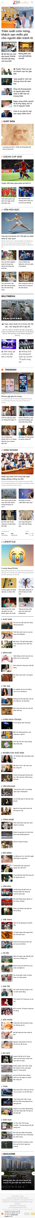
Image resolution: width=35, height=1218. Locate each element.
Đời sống (7, 853)
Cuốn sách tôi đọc (12, 720)
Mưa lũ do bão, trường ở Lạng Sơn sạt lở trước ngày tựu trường (23, 1144)
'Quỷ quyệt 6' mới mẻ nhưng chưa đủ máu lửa (22, 81)
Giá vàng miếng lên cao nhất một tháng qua (25, 524)
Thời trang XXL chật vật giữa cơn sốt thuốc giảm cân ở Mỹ (8, 611)
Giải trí (6, 986)
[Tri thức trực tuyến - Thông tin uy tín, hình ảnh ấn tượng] (21, 2)
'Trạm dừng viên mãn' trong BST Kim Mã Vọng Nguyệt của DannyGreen (22, 1101)
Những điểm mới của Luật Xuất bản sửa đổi (24, 56)
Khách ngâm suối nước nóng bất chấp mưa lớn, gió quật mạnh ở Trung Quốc (22, 1068)
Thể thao (7, 920)
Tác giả (6, 686)
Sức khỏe (7, 1020)
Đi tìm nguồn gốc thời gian (22, 723)
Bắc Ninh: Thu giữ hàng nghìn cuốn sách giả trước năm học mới (22, 644)
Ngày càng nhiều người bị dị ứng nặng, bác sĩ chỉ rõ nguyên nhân (23, 103)
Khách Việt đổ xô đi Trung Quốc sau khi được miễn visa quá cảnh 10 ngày (22, 1058)
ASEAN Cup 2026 (12, 156)
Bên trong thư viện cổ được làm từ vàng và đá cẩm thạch (26, 285)
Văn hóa (7, 886)
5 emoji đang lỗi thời (9, 568)
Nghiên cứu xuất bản (13, 753)
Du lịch (6, 1053)
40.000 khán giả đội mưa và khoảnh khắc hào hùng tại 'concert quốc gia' (22, 892)
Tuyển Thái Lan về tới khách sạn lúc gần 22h (22, 71)
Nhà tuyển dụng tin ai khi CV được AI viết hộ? (26, 592)
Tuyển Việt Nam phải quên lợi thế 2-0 (16, 183)
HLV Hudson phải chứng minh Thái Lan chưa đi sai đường (26, 201)
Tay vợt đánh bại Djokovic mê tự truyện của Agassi (26, 264)
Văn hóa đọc (11, 209)
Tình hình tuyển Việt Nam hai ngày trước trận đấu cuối (8, 201)
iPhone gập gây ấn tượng (11, 396)
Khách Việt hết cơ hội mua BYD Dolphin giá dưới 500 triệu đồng (26, 420)
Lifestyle (10, 542)
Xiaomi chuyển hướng (20, 842)
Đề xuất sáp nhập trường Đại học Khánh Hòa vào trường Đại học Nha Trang (23, 1135)
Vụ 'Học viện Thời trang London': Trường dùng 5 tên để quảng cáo (23, 1125)
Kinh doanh (11, 450)
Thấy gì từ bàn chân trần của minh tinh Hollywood (25, 611)
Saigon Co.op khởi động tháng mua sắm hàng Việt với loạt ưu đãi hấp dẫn (23, 1111)
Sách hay (7, 653)
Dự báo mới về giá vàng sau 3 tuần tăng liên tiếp (8, 524)
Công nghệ (8, 820)
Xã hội (6, 953)
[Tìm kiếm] (32, 2)
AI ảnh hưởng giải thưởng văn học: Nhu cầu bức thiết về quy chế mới (23, 777)
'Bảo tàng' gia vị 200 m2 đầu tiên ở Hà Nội (8, 354)
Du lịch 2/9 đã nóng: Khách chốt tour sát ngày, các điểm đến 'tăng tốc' (22, 1077)
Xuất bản (9, 121)
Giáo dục (7, 1120)
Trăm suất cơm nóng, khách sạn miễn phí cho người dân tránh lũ (17, 34)
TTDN (5, 1087)
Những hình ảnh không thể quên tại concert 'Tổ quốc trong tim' (25, 357)
